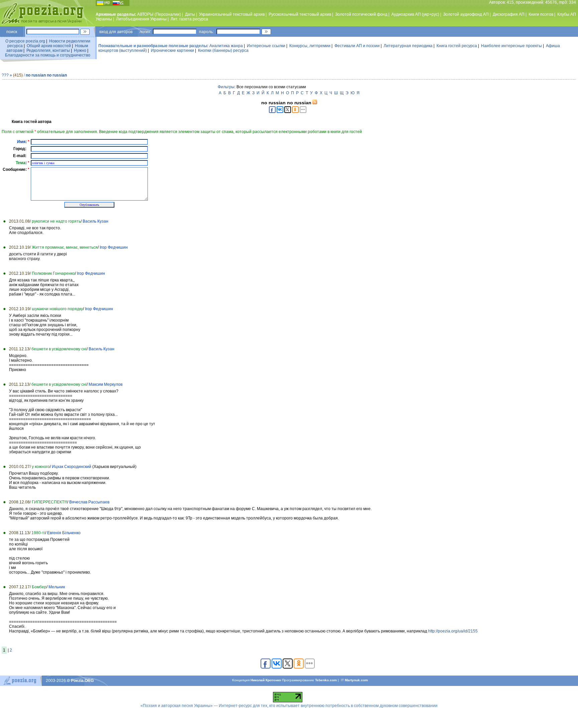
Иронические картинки (172, 50)
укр (107, 2)
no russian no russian (46, 75)
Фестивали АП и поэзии (357, 45)
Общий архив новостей (49, 45)
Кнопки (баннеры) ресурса (223, 50)
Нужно (80, 50)
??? (5, 75)
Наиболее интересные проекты (511, 45)
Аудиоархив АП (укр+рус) (415, 14)
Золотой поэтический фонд (361, 14)
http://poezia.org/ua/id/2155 (453, 631)
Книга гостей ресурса (457, 45)
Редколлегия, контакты (48, 50)
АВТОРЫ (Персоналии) (159, 14)
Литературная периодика (408, 45)
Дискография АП (508, 14)
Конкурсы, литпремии (309, 45)
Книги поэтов (540, 14)
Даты (190, 14)
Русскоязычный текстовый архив (300, 14)
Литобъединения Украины (141, 19)
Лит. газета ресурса (189, 19)
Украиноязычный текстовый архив (232, 14)
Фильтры (226, 87)
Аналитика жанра (226, 45)
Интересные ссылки (266, 45)
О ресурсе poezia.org (25, 41)
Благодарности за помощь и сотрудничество (47, 55)
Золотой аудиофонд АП (466, 14)
